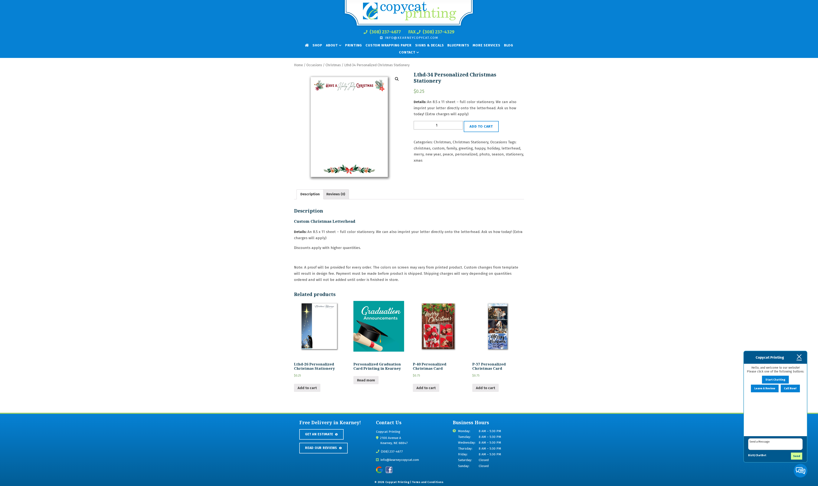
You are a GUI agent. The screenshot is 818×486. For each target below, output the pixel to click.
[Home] (307, 45)
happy (480, 148)
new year (433, 154)
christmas (422, 148)
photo (484, 154)
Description (310, 194)
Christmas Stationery (470, 142)
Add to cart (481, 126)
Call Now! (790, 388)
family (451, 148)
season (498, 154)
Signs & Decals (429, 45)
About (332, 45)
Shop (317, 45)
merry (418, 154)
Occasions (314, 65)
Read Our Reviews (321, 448)
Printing (353, 45)
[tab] (310, 194)
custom (438, 148)
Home (298, 65)
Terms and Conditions (427, 482)
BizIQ (751, 455)
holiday (493, 148)
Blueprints (458, 45)
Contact (407, 52)
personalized (466, 154)
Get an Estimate (319, 434)
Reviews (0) (335, 194)
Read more (366, 380)
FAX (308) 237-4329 (431, 32)
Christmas (333, 65)
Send (796, 456)
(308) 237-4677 (385, 32)
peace (448, 154)
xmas (418, 160)
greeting (466, 148)
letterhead (510, 148)
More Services (486, 45)
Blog (508, 45)
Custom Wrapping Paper (389, 45)
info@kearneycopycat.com (411, 38)
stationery (514, 154)
